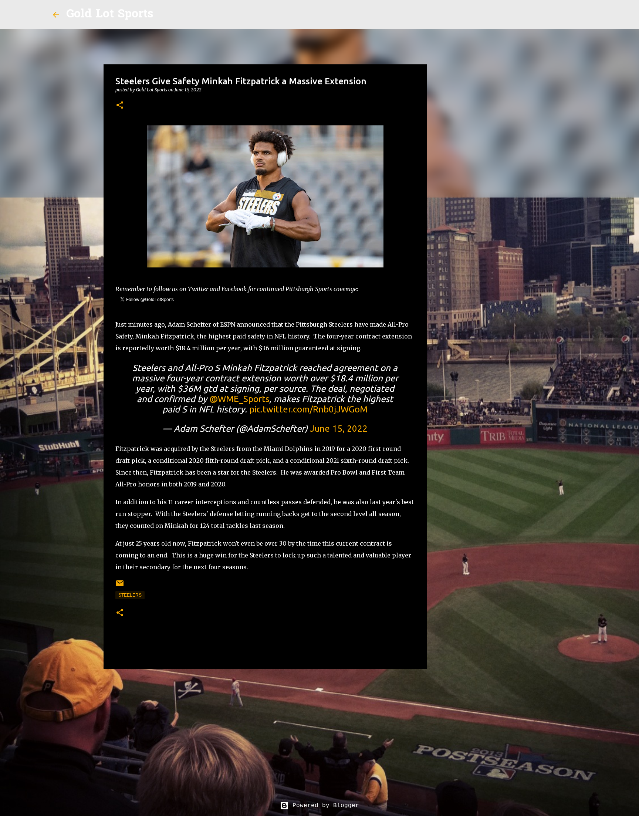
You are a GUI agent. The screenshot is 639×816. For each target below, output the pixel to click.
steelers (130, 595)
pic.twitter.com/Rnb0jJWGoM (308, 409)
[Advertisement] (265, 731)
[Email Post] (119, 586)
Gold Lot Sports (109, 14)
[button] (119, 106)
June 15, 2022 (339, 429)
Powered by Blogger (324, 805)
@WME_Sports (239, 399)
